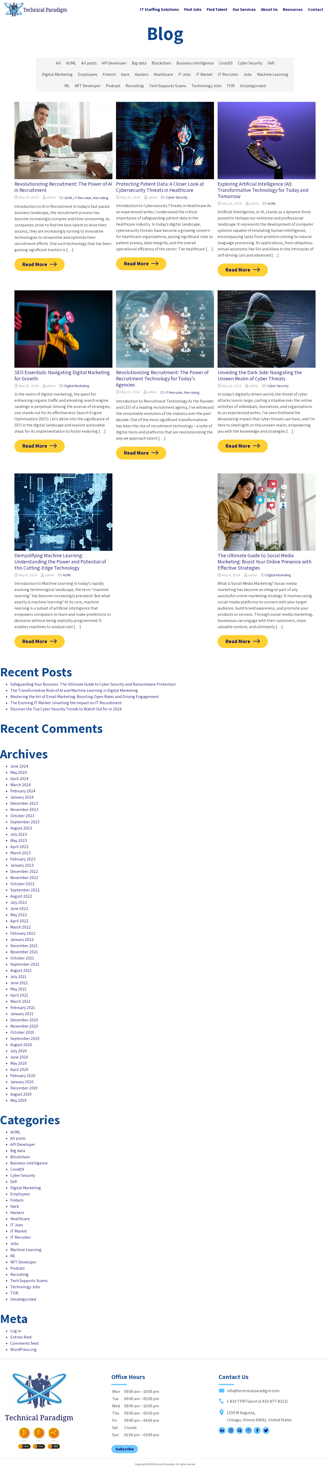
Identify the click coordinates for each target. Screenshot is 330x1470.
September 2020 (24, 1038)
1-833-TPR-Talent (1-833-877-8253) (257, 1401)
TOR (231, 85)
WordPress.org (23, 1349)
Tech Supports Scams (167, 85)
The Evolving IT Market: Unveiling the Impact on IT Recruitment (66, 702)
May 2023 (18, 840)
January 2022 (22, 939)
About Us (269, 9)
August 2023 (21, 828)
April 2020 (19, 1069)
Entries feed (20, 1337)
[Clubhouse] (248, 1432)
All (58, 63)
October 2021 (22, 958)
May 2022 (18, 914)
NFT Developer (88, 85)
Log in (15, 1331)
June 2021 (19, 983)
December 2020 (24, 1020)
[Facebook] (257, 1432)
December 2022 (24, 871)
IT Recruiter (228, 74)
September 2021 (24, 964)
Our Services (244, 9)
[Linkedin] (222, 1432)
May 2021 (18, 989)
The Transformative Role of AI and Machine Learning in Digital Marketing (74, 690)
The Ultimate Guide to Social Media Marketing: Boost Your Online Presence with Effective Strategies (264, 561)
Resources (293, 9)
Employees (87, 74)
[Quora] (239, 1432)
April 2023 (19, 846)
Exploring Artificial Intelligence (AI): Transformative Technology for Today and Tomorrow (263, 190)
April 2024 (19, 778)
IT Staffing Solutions (159, 9)
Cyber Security (250, 63)
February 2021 (22, 1007)
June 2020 (19, 1057)
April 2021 (19, 995)
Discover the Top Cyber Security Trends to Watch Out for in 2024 (66, 709)
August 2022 (21, 896)
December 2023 (24, 803)
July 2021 (18, 976)
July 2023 (18, 834)
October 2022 (22, 883)
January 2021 (21, 1013)
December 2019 (23, 1088)
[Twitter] (265, 1432)
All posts (89, 63)
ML (67, 85)
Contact (315, 9)
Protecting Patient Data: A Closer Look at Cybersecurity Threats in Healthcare (160, 186)
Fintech (109, 74)
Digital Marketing (57, 74)
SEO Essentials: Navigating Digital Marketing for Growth (62, 375)
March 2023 (20, 853)
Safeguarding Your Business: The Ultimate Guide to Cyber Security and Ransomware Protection (93, 684)
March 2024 (20, 784)
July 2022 (18, 902)
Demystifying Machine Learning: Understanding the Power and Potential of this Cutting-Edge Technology (60, 561)
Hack (125, 74)
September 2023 (24, 822)
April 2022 (19, 921)
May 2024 (18, 772)
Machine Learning (272, 74)
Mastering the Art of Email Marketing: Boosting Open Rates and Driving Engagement (84, 696)
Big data (139, 63)
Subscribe (125, 1449)
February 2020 (22, 1075)
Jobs (248, 74)
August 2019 (20, 1094)
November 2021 (24, 952)
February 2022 (23, 933)
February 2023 (22, 859)
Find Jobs (193, 9)
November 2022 (24, 877)
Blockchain (161, 63)
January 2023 (22, 865)
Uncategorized (253, 85)
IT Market (204, 74)
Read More (34, 264)
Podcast (113, 85)
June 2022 (19, 908)
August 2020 (21, 1044)
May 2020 (18, 1063)
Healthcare (163, 74)
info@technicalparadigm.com (252, 1390)
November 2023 (24, 809)
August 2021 (21, 970)
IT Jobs (184, 74)
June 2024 (19, 766)
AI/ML (71, 63)
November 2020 (24, 1026)
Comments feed (24, 1343)
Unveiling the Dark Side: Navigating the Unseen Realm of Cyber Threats (260, 375)
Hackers (141, 74)
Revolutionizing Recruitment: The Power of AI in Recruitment (63, 186)
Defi (271, 63)
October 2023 (22, 815)
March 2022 (20, 927)
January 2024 (22, 797)
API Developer (114, 63)
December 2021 (24, 945)
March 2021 (20, 1001)
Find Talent (217, 9)
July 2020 (18, 1051)
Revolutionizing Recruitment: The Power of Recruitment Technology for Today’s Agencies (162, 378)
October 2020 (22, 1032)
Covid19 (226, 63)
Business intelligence (195, 63)
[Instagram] (230, 1432)
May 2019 (18, 1100)
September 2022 (25, 890)
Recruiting (135, 85)
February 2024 (22, 791)
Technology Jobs (206, 85)
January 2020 (22, 1082)
